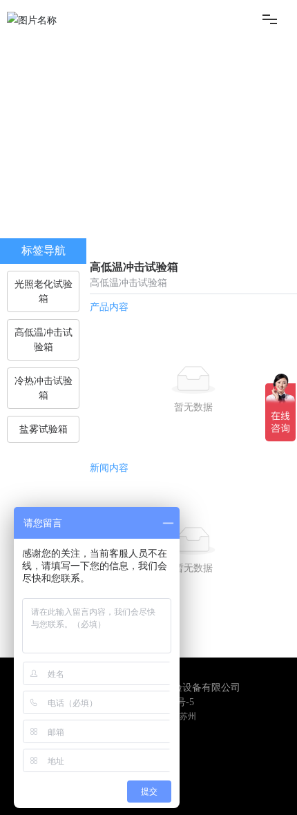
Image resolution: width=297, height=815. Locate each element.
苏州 (188, 716)
